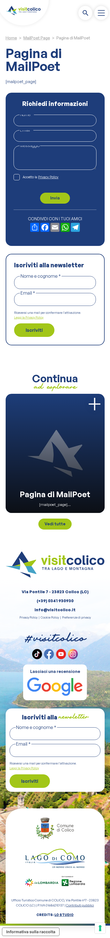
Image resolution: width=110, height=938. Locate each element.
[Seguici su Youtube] (61, 654)
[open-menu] (101, 12)
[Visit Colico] (23, 10)
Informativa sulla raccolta (30, 931)
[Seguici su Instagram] (73, 654)
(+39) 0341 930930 (55, 600)
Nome (26, 114)
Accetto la (40, 177)
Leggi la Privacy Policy (28, 317)
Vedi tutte (55, 523)
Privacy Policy (48, 177)
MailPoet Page (36, 37)
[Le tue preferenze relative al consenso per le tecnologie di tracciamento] (100, 928)
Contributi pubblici (80, 905)
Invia (55, 197)
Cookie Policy (50, 617)
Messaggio (29, 145)
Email (26, 130)
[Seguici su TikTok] (37, 654)
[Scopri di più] (94, 404)
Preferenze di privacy (76, 617)
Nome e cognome (41, 276)
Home (11, 37)
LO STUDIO (64, 915)
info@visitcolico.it (55, 609)
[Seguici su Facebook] (49, 654)
